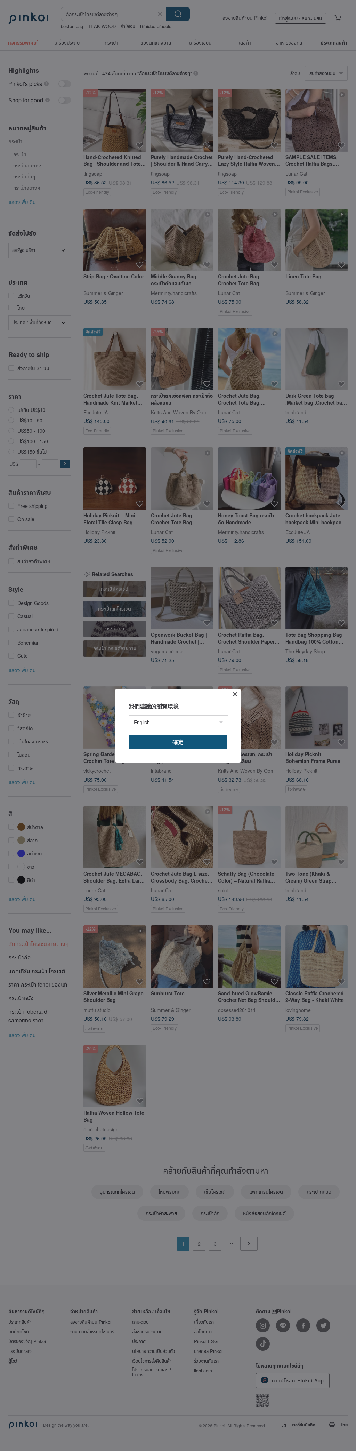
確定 (178, 742)
